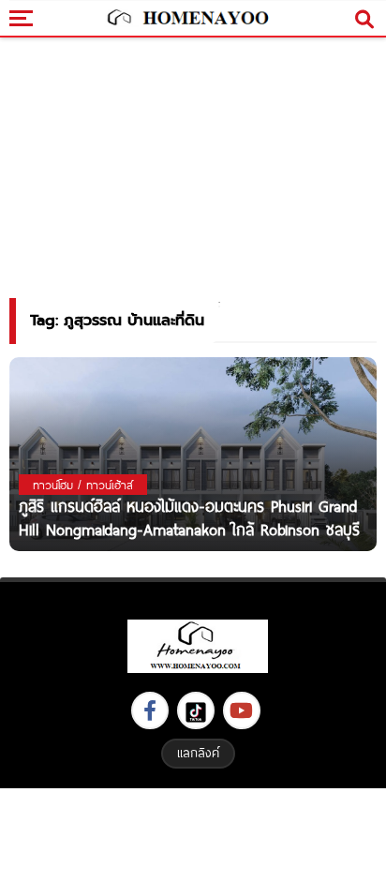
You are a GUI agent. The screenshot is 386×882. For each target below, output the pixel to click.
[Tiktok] (196, 710)
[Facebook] (150, 710)
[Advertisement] (193, 832)
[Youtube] (241, 710)
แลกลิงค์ (198, 752)
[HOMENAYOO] (186, 18)
